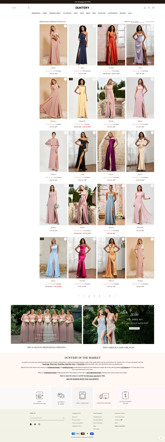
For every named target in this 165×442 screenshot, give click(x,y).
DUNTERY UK (79, 437)
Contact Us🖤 (119, 420)
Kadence (53, 121)
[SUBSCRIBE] (63, 418)
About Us (74, 417)
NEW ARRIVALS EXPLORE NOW (118, 348)
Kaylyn (111, 227)
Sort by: (128, 21)
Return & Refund (98, 423)
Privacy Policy (76, 420)
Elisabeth (140, 227)
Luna (82, 174)
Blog (94, 426)
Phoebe (111, 121)
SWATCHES (102, 13)
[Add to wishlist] (65, 26)
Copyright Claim (76, 426)
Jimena (53, 227)
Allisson (111, 281)
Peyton (53, 174)
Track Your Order (120, 417)
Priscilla (82, 281)
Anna (82, 68)
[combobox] (20, 7)
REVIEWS (123, 13)
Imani (53, 68)
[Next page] (115, 296)
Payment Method (98, 420)
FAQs (116, 423)
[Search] (28, 7)
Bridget (140, 281)
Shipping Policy (97, 417)
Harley (140, 174)
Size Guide (96, 429)
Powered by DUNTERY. (88, 437)
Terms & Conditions (77, 423)
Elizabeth (82, 121)
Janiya (53, 281)
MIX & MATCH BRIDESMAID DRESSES (46, 347)
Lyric (140, 68)
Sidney (140, 121)
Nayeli (82, 227)
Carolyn (111, 68)
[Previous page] (79, 296)
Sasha (111, 174)
